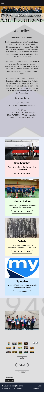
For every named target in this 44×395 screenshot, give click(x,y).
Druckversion (9, 386)
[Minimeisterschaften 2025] (22, 326)
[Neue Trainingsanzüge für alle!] (32, 352)
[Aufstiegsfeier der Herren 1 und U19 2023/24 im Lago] (26, 343)
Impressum (22, 372)
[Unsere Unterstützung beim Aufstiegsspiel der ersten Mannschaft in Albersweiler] (8, 352)
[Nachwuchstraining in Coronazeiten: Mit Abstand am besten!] (26, 352)
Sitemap (19, 386)
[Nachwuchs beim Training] (20, 348)
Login (40, 386)
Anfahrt (22, 365)
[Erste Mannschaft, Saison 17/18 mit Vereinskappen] (20, 352)
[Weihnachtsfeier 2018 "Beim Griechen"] (26, 347)
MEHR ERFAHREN (22, 173)
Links (22, 358)
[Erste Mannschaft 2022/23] (32, 348)
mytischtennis (22, 292)
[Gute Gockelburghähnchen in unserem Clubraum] (14, 352)
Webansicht (37, 388)
